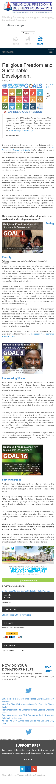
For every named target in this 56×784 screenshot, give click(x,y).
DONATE (40, 44)
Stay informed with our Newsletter (16, 614)
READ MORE (48, 669)
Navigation (8, 51)
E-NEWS (16, 44)
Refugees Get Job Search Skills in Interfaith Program (26, 590)
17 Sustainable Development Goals (28, 148)
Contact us (28, 759)
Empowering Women (14, 378)
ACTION (28, 44)
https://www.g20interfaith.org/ (21, 130)
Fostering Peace (11, 479)
